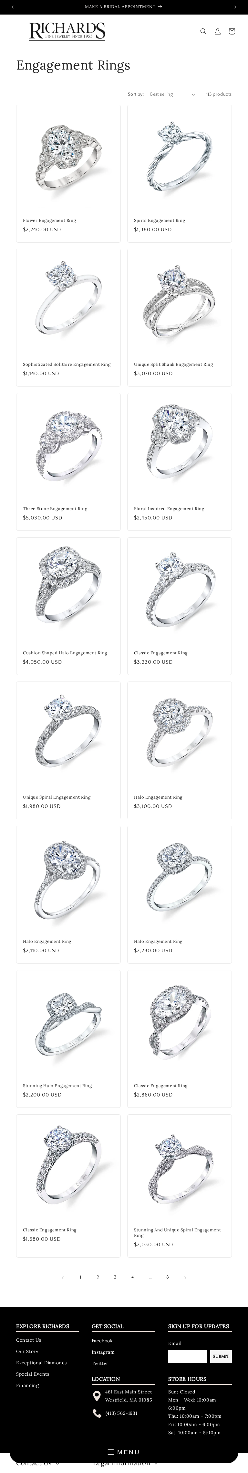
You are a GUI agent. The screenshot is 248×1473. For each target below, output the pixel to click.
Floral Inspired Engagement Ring (169, 508)
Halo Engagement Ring (158, 797)
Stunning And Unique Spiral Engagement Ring (177, 1233)
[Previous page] (63, 1278)
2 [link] (98, 1277)
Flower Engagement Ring (49, 220)
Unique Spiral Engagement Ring (56, 797)
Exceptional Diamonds (41, 1363)
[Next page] (185, 1278)
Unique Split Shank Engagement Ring (173, 364)
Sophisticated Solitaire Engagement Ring (66, 364)
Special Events (32, 1374)
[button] (203, 31)
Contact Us (28, 1340)
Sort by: (136, 94)
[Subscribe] (221, 1356)
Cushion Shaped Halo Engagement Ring (65, 653)
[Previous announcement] (12, 7)
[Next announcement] (235, 7)
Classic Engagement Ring (161, 653)
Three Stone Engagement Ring (55, 508)
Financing (27, 1385)
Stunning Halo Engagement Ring (57, 1085)
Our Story (27, 1351)
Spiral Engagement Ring (159, 220)
